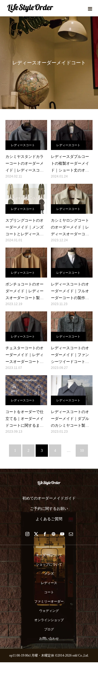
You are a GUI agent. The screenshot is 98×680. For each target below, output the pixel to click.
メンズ (49, 574)
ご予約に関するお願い (49, 509)
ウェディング (49, 611)
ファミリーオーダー (49, 601)
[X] (36, 534)
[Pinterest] (53, 534)
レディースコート (23, 145)
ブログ (49, 629)
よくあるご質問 (49, 519)
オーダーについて (49, 555)
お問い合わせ (49, 638)
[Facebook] (44, 534)
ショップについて (49, 564)
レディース (49, 583)
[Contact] (71, 534)
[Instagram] (27, 534)
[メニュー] (90, 8)
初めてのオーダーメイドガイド (49, 498)
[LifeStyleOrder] (49, 483)
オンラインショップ (49, 620)
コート (49, 592)
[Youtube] (62, 534)
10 (82, 451)
